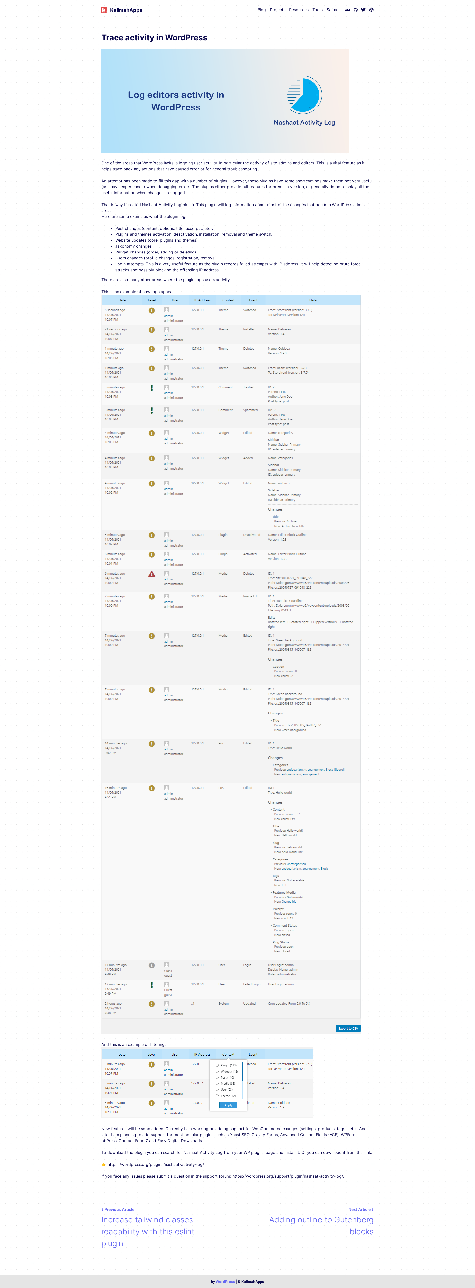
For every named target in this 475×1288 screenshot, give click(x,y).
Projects (277, 9)
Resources (299, 9)
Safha (332, 9)
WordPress (225, 1281)
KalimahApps (126, 10)
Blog (262, 9)
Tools (317, 9)
